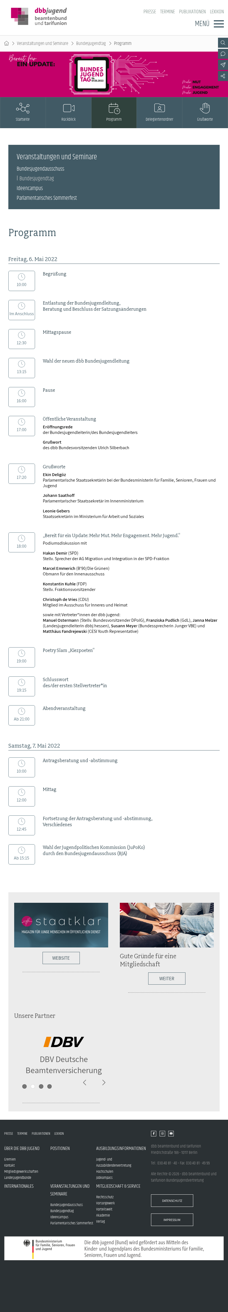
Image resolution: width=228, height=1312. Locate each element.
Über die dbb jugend (21, 1148)
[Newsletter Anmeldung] (223, 65)
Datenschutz (172, 1201)
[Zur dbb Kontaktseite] (223, 54)
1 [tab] (24, 1086)
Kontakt (9, 1165)
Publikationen (192, 12)
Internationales (19, 1186)
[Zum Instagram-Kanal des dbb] (162, 1133)
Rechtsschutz (104, 1197)
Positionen (60, 1148)
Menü (202, 24)
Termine (167, 12)
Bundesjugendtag (91, 43)
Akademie (103, 1215)
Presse (149, 12)
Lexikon (217, 12)
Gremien (10, 1159)
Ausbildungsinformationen (119, 1148)
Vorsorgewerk (105, 1203)
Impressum (171, 1220)
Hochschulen (104, 1172)
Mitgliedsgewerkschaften (21, 1172)
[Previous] (85, 1083)
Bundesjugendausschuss (40, 169)
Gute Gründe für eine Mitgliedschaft (148, 960)
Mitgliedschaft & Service (118, 1186)
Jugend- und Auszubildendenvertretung (113, 1162)
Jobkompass (104, 1178)
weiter (166, 978)
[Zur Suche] (223, 43)
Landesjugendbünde (17, 1178)
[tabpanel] (64, 1055)
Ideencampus (30, 188)
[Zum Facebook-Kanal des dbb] (153, 1133)
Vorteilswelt (104, 1209)
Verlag (100, 1222)
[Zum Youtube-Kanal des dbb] (171, 1133)
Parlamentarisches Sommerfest (47, 198)
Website (61, 958)
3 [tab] (41, 1086)
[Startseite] (6, 43)
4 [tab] (49, 1086)
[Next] (103, 1083)
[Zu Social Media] (223, 76)
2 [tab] (33, 1086)
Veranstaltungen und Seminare (42, 43)
